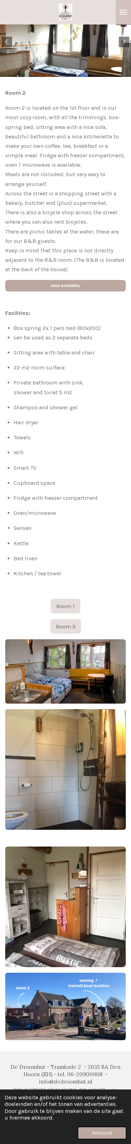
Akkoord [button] (102, 1133)
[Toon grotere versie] (65, 769)
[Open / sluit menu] (123, 12)
